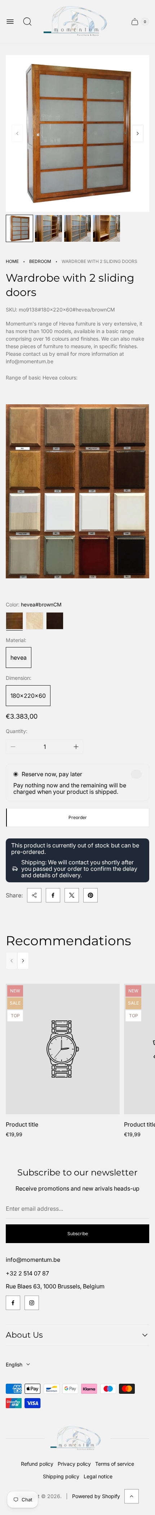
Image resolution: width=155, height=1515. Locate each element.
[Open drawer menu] (10, 21)
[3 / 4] (77, 228)
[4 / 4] (106, 228)
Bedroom (40, 261)
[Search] (27, 21)
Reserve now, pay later (52, 774)
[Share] (34, 895)
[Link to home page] (77, 1438)
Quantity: (16, 731)
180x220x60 (28, 695)
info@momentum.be (33, 1259)
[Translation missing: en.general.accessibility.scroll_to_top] (131, 1496)
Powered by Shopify (96, 1496)
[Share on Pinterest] (90, 895)
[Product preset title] (63, 1049)
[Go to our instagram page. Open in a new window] (32, 1303)
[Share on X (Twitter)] (72, 895)
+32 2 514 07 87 (27, 1273)
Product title (22, 1124)
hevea (18, 657)
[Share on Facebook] (53, 895)
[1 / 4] (19, 228)
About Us (24, 1334)
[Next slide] (137, 133)
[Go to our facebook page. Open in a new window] (13, 1303)
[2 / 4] (48, 228)
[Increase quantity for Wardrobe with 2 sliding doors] (76, 747)
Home (12, 261)
